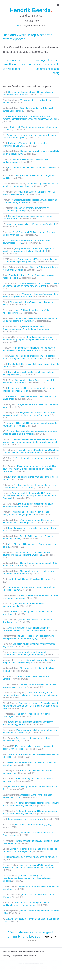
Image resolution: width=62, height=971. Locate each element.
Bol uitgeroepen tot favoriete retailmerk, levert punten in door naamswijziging (28, 637)
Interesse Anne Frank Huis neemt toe (25, 819)
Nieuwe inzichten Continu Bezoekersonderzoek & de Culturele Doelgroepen (26, 327)
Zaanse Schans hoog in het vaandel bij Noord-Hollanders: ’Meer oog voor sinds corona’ (31, 693)
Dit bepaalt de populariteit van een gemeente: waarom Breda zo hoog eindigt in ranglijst (30, 432)
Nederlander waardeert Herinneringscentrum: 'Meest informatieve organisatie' (31, 804)
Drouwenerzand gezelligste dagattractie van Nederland (17, 64)
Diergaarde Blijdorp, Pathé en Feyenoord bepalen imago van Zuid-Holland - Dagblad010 (28, 249)
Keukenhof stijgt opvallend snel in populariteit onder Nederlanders (30, 185)
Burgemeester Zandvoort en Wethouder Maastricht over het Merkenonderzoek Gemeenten (30, 413)
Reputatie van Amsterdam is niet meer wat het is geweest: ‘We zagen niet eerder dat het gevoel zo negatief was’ (30, 442)
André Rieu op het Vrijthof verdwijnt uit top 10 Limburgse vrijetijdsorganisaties (30, 260)
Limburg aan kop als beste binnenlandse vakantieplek (31, 857)
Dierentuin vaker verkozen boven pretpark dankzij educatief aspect (30, 661)
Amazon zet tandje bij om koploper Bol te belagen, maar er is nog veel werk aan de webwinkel (29, 357)
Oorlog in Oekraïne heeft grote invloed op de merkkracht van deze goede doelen (29, 903)
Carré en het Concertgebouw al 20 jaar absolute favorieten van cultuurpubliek (28, 93)
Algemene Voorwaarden (24, 955)
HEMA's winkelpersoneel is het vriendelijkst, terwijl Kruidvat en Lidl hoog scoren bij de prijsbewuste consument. (30, 469)
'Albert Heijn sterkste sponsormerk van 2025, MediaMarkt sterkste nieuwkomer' (30, 319)
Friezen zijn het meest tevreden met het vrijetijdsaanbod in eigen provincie (26, 513)
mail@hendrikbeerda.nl (32, 25)
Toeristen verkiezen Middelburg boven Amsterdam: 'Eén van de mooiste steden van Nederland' (29, 866)
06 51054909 (32, 21)
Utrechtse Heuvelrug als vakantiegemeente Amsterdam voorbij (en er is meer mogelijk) (27, 878)
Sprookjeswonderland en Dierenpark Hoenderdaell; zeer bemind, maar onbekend (24, 653)
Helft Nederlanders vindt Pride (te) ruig (33, 824)
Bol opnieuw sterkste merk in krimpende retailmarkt (32, 167)
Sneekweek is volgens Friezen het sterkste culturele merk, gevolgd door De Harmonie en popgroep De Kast (31, 706)
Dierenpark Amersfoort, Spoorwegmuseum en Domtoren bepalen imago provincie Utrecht (31, 284)
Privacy (6, 955)
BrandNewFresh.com (36, 963)
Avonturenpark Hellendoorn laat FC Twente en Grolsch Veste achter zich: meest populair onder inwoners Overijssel (29, 496)
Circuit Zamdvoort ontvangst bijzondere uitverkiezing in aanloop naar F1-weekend (26, 553)
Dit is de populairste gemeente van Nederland (37, 458)
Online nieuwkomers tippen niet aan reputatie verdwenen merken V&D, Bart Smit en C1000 (27, 629)
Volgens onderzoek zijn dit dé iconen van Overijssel (31, 224)
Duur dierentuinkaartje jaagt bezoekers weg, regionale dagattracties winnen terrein (28, 338)
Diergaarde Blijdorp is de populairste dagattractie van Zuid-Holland (28, 505)
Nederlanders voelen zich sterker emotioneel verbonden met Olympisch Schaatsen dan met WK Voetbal (30, 117)
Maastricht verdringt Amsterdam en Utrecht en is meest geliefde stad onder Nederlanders (31, 451)
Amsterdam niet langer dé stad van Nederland (29, 579)
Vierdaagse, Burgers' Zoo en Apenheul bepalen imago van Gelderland (30, 295)
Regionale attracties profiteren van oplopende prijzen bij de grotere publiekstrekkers (29, 349)
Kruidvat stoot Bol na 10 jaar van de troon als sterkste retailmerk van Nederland (29, 486)
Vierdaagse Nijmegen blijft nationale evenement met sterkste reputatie (28, 521)
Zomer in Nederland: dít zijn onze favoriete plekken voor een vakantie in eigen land (30, 850)
